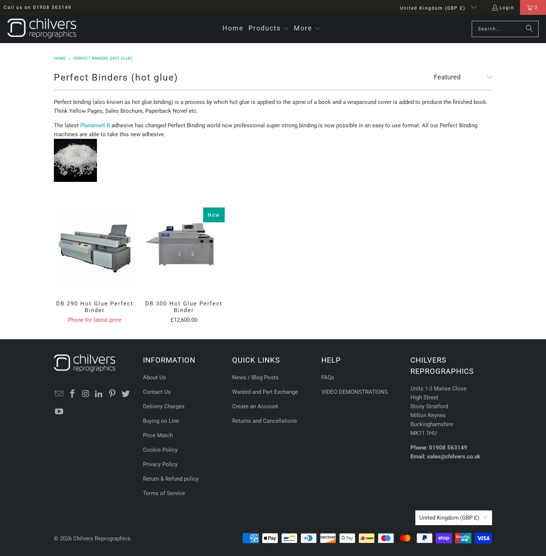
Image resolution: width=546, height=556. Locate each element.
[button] (268, 28)
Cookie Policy (160, 450)
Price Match (158, 435)
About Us (154, 377)
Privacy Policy (160, 464)
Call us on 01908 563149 (38, 7)
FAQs (327, 377)
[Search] (529, 29)
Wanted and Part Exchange (265, 392)
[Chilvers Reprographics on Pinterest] (112, 394)
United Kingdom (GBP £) (433, 8)
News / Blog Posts (255, 377)
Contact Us (157, 392)
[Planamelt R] (75, 180)
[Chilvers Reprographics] (41, 29)
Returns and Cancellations (264, 421)
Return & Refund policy (171, 478)
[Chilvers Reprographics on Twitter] (125, 394)
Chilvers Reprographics (101, 538)
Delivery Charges (164, 406)
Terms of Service (164, 493)
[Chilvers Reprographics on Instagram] (85, 394)
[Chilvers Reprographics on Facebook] (72, 394)
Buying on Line (161, 421)
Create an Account (255, 406)
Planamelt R (95, 125)
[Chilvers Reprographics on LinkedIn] (99, 394)
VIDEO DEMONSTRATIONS (354, 392)
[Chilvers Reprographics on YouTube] (59, 412)
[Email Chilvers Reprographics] (59, 394)
